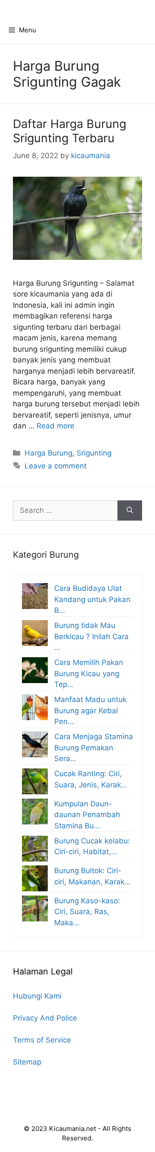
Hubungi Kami (37, 996)
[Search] (130, 510)
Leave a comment (56, 466)
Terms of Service (42, 1040)
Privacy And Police (45, 1018)
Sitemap (27, 1062)
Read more (55, 425)
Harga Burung (48, 453)
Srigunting (94, 453)
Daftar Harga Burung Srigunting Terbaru (69, 131)
